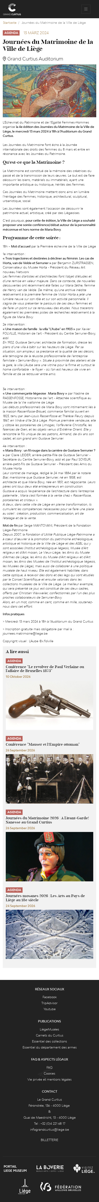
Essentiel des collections (49, 1041)
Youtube (50, 1009)
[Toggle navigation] (85, 9)
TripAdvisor (49, 1003)
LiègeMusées (49, 1029)
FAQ (49, 1067)
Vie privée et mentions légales (49, 1079)
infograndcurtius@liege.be (49, 1129)
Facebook (50, 997)
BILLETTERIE (49, 1140)
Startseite (10, 22)
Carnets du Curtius (49, 1035)
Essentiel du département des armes (50, 1047)
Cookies (49, 1073)
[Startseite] (12, 9)
